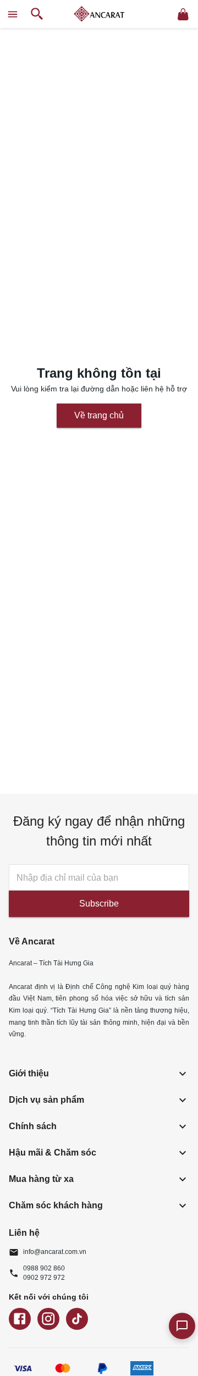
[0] (183, 14)
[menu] (12, 14)
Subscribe (99, 903)
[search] (37, 14)
